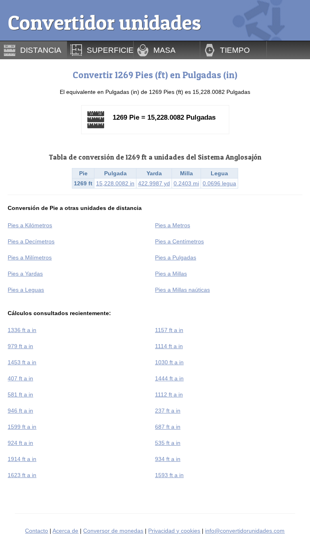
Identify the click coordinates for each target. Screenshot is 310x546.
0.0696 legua (219, 183)
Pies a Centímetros (179, 241)
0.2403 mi (186, 183)
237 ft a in (167, 410)
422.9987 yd (154, 183)
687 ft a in (167, 427)
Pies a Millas (171, 273)
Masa (164, 50)
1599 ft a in (22, 427)
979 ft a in (20, 346)
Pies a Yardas (25, 273)
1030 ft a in (169, 362)
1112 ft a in (169, 394)
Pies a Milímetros (30, 257)
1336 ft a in (22, 330)
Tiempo (235, 50)
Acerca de (65, 530)
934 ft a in (167, 459)
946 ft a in (20, 410)
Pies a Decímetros (31, 241)
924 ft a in (20, 443)
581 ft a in (20, 394)
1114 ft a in (169, 346)
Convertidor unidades (104, 22)
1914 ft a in (22, 459)
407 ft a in (20, 378)
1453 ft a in (22, 362)
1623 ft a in (22, 475)
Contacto (36, 530)
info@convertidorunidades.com (245, 530)
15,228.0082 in (115, 183)
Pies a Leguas (26, 289)
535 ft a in (167, 443)
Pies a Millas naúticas (182, 289)
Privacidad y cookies (174, 530)
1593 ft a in (169, 475)
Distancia (40, 50)
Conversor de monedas (113, 530)
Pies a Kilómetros (30, 225)
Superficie (110, 50)
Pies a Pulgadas (175, 257)
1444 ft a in (169, 378)
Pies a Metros (172, 225)
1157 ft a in (169, 330)
